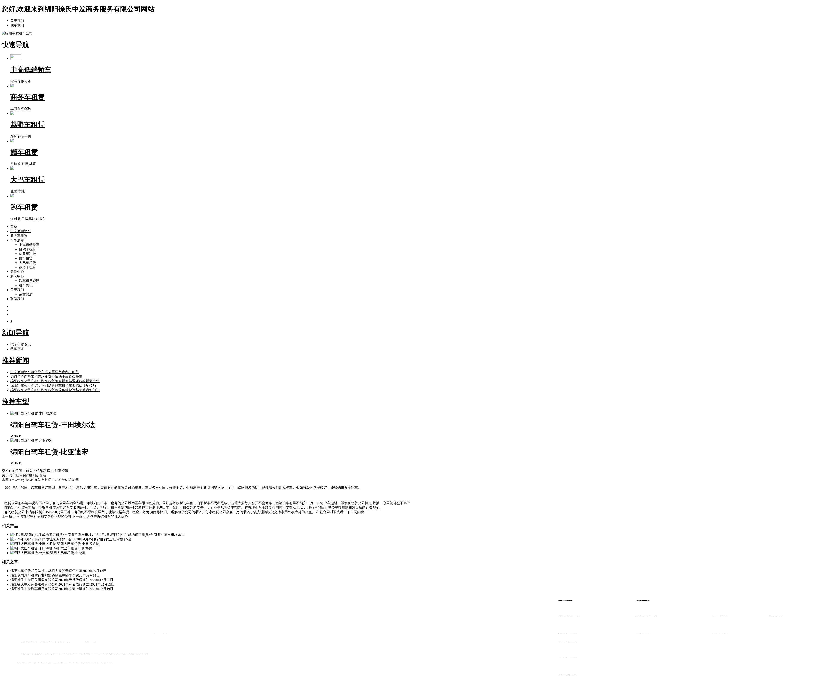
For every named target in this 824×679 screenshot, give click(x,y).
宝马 (13, 81)
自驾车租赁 (27, 249)
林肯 (32, 163)
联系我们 (17, 25)
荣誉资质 (26, 294)
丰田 (13, 109)
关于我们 (17, 21)
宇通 (21, 191)
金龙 (13, 191)
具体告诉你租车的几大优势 (107, 516)
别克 (20, 109)
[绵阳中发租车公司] (17, 33)
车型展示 (17, 240)
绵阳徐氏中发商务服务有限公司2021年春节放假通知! (50, 584)
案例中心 (17, 272)
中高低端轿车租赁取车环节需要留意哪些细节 (44, 372)
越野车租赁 (27, 267)
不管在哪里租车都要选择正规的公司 (43, 516)
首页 (13, 226)
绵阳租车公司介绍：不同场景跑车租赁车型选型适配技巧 (53, 385)
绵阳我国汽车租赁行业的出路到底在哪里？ (43, 575)
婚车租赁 (26, 258)
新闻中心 (17, 276)
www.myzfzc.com (24, 480)
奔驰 (20, 81)
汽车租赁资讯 (29, 281)
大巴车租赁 (27, 263)
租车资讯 (26, 285)
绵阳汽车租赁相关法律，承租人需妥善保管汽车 (46, 571)
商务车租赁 (18, 235)
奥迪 (13, 163)
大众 (27, 81)
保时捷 (23, 163)
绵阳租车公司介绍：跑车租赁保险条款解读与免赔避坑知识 (55, 390)
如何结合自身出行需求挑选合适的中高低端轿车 (46, 376)
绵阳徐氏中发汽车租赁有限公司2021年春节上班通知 (49, 589)
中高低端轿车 (20, 231)
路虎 (13, 136)
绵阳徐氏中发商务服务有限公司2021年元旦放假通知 (49, 580)
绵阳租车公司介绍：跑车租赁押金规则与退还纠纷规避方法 (55, 381)
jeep (20, 136)
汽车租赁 (38, 487)
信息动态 (43, 471)
